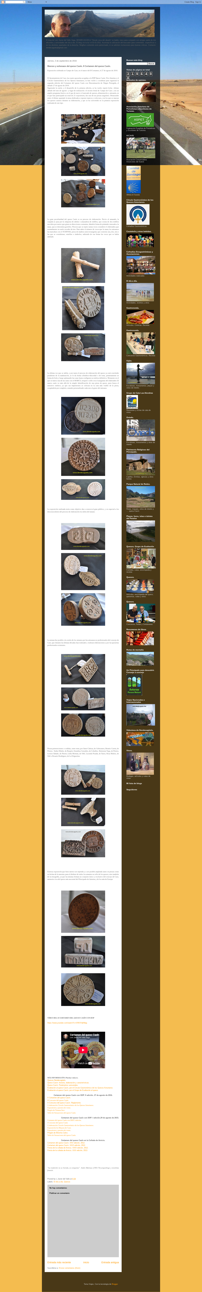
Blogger (115, 1284)
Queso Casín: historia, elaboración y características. (68, 1083)
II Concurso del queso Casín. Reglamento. (64, 1103)
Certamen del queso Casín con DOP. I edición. (64, 1120)
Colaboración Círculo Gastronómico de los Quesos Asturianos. (70, 1105)
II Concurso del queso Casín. (58, 1100)
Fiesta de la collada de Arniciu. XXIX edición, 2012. (67, 1148)
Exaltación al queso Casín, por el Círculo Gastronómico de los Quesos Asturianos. (80, 1088)
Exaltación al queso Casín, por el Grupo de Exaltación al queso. (72, 1090)
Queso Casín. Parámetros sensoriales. (62, 1085)
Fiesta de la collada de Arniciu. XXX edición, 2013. (67, 1150)
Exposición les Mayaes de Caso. (59, 1128)
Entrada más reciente (59, 1262)
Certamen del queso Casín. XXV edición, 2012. (66, 1143)
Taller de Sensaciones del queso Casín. (61, 1113)
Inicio (86, 1262)
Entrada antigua (110, 1262)
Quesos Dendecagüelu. (56, 1080)
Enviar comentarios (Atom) (69, 1268)
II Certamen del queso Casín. (59, 1098)
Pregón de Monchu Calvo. (57, 1133)
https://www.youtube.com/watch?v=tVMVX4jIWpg (67, 1023)
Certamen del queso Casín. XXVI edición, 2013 (66, 1145)
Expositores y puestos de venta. (59, 1108)
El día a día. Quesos (62, 1182)
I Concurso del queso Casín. (57, 1123)
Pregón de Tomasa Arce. (56, 1110)
